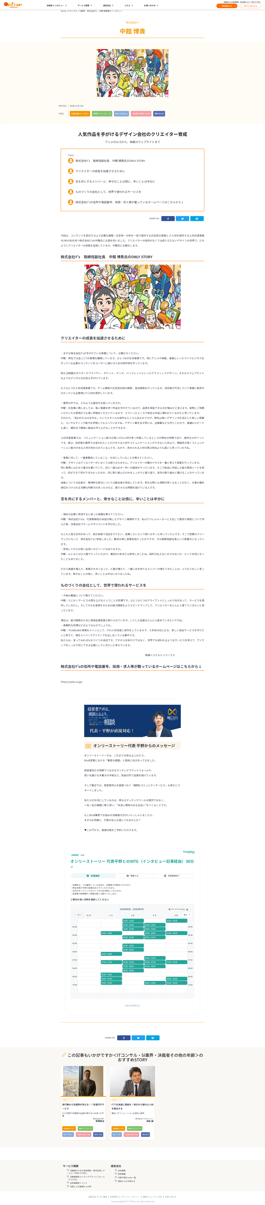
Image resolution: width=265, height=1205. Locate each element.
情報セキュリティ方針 (152, 1196)
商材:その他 (98, 1134)
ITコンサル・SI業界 (76, 11)
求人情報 (103, 1196)
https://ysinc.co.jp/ (71, 681)
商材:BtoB (159, 113)
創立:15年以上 (121, 113)
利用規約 (114, 1196)
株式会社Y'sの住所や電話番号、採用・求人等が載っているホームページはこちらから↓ (129, 202)
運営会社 (92, 1196)
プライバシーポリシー (130, 1196)
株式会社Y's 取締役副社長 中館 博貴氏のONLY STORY (110, 161)
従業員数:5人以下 (69, 1128)
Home (63, 11)
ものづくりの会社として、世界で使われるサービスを (108, 192)
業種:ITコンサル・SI (102, 113)
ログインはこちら (250, 6)
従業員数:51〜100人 (80, 113)
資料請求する (227, 6)
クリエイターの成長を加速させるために (100, 171)
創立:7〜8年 (116, 1134)
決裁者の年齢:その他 (141, 113)
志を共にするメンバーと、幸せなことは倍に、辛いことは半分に (115, 181)
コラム (127, 5)
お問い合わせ (150, 5)
